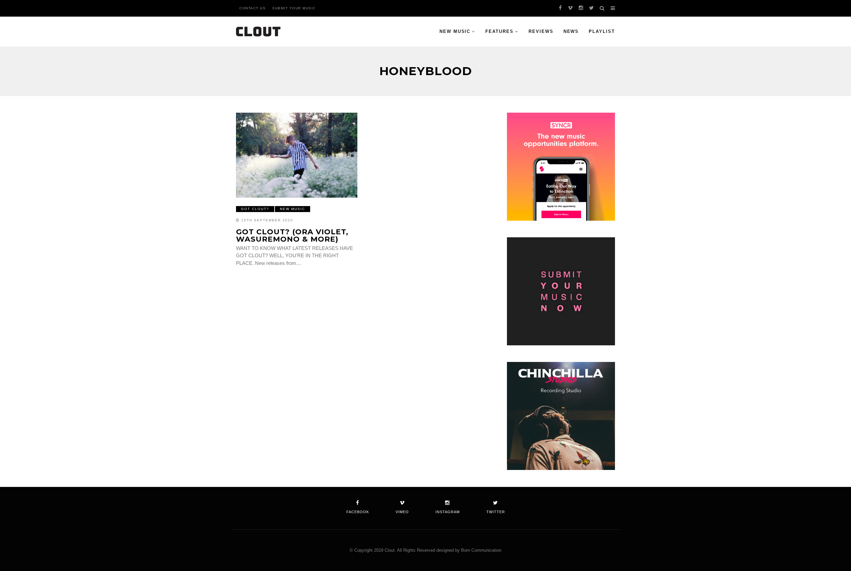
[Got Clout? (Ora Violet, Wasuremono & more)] (296, 155)
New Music (455, 31)
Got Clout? (255, 209)
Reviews (541, 31)
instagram (447, 512)
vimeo (402, 512)
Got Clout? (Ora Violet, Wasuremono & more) (292, 235)
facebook (357, 512)
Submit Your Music (294, 8)
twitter (495, 512)
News (571, 31)
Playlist (602, 31)
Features (499, 31)
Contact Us (252, 8)
